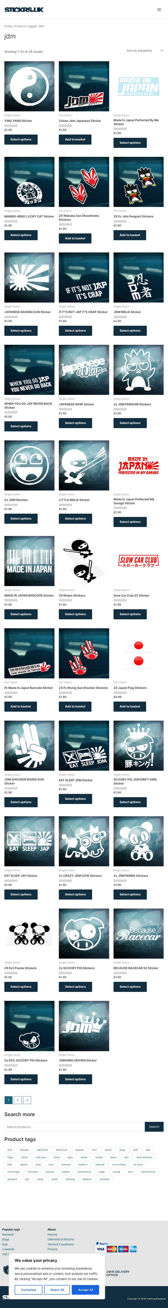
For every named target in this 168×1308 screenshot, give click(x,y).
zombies (104, 1179)
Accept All (85, 1290)
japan (113, 1157)
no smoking (119, 1164)
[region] (57, 1276)
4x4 (9, 1149)
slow (130, 1171)
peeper (66, 1171)
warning (70, 1179)
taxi (27, 1179)
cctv (94, 1149)
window (86, 1179)
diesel (108, 1149)
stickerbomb (148, 1171)
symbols (12, 1179)
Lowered (8, 1249)
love (51, 1164)
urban (54, 1179)
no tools (138, 1164)
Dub (5, 1244)
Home (8, 26)
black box (61, 1149)
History (52, 1234)
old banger (13, 1171)
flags (10, 1157)
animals (24, 1149)
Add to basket (75, 139)
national (99, 1164)
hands (84, 1157)
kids (9, 1164)
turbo (40, 1179)
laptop (24, 1164)
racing (116, 1171)
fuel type (41, 1157)
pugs (102, 1171)
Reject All (57, 1290)
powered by (84, 1171)
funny (57, 1157)
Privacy (52, 1249)
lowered (65, 1164)
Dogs (5, 1239)
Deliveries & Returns (60, 1239)
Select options (21, 139)
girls (70, 1157)
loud (38, 1164)
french (24, 1157)
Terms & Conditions (60, 1244)
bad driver (42, 1149)
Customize (28, 1290)
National (8, 1234)
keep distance (144, 1157)
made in (82, 1164)
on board (33, 1171)
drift (135, 1149)
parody (50, 1171)
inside (99, 1157)
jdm (126, 1157)
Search (154, 1126)
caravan (79, 1149)
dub (148, 1149)
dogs (122, 1149)
